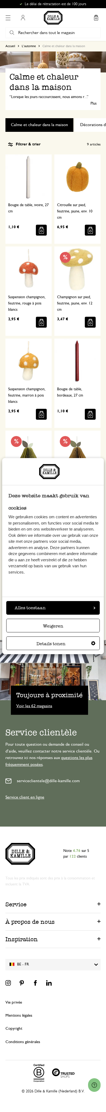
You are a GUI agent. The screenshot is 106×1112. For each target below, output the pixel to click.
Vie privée (13, 1002)
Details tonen (51, 643)
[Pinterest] (21, 983)
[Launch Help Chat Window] (94, 1085)
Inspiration (21, 939)
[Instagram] (8, 983)
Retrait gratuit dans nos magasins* (55, 4)
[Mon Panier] (96, 17)
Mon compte (22, 17)
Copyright (13, 1028)
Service (16, 904)
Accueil (10, 46)
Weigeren (53, 626)
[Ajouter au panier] (41, 230)
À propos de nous (30, 921)
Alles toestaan (30, 607)
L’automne (29, 46)
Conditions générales (22, 1042)
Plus (93, 103)
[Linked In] (49, 983)
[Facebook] (35, 983)
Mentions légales (18, 1015)
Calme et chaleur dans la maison (39, 125)
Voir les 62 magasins (34, 705)
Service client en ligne (24, 797)
